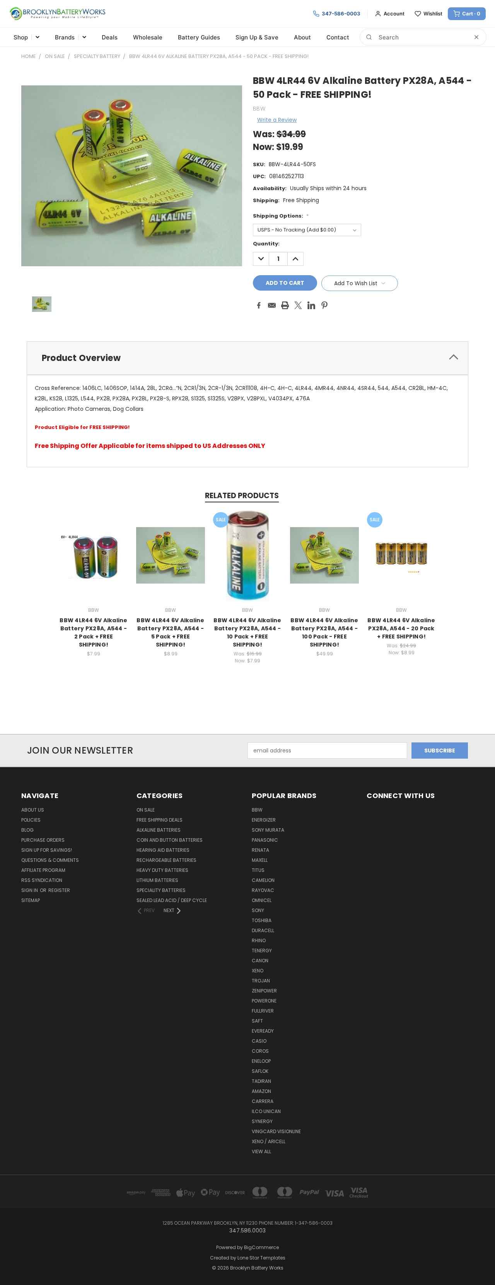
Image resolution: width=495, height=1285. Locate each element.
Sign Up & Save (257, 37)
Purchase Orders (43, 840)
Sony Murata (268, 830)
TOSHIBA (261, 920)
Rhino (259, 940)
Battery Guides (199, 37)
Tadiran (261, 1081)
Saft (257, 1021)
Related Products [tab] (242, 495)
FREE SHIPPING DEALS (160, 820)
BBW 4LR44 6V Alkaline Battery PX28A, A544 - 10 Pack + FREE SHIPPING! (247, 632)
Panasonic (265, 840)
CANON (260, 960)
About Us (32, 810)
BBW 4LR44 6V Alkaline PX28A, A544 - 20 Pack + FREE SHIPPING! (401, 628)
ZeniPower (264, 990)
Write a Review (277, 120)
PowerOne (264, 1000)
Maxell (260, 860)
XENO (257, 970)
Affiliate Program (43, 870)
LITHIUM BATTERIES (157, 880)
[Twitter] (298, 305)
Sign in (30, 890)
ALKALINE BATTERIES (159, 830)
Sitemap (30, 900)
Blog (27, 830)
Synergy (262, 1121)
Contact (337, 37)
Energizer (264, 820)
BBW (257, 810)
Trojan (261, 980)
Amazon (261, 1091)
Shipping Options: (281, 216)
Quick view (93, 547)
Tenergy (262, 950)
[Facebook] (259, 305)
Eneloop (261, 1061)
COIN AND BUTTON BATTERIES (170, 840)
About (302, 37)
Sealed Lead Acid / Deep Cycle (172, 900)
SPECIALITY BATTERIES (161, 890)
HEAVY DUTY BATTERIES (162, 870)
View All (261, 1151)
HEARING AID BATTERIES (163, 850)
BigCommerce (261, 1247)
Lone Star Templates (261, 1257)
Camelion (263, 880)
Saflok (260, 1071)
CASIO (259, 1041)
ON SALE (146, 810)
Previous (474, 1260)
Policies (31, 820)
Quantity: (266, 243)
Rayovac (263, 890)
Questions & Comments (50, 860)
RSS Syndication (41, 880)
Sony (258, 910)
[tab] (247, 358)
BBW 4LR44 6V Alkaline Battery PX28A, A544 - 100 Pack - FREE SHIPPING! (324, 632)
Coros (260, 1051)
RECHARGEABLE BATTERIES (166, 860)
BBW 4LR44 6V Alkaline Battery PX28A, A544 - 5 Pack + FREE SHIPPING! (170, 632)
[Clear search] (476, 37)
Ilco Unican (266, 1111)
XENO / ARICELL (268, 1141)
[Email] (272, 305)
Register (59, 890)
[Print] (285, 305)
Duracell (263, 930)
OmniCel (261, 900)
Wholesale (147, 37)
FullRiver (263, 1011)
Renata (260, 850)
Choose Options (93, 561)
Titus (258, 870)
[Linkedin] (311, 305)
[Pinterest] (324, 305)
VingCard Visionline (276, 1131)
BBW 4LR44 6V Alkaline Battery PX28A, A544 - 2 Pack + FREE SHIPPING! (93, 632)
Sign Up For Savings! (46, 850)
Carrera (262, 1101)
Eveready (263, 1031)
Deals (110, 37)
